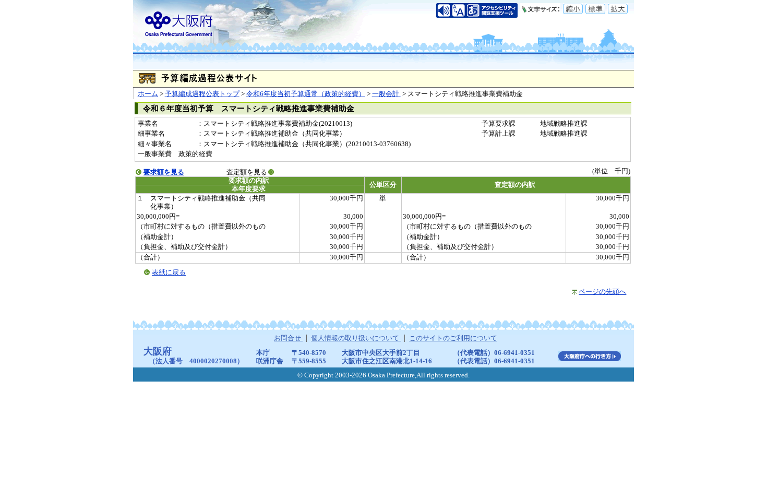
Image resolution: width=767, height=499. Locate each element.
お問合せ (288, 338)
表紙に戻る (169, 272)
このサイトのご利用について (453, 338)
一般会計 (386, 94)
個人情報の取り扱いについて (356, 338)
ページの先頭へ (602, 291)
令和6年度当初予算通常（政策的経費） (305, 94)
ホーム (148, 94)
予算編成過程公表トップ (202, 94)
